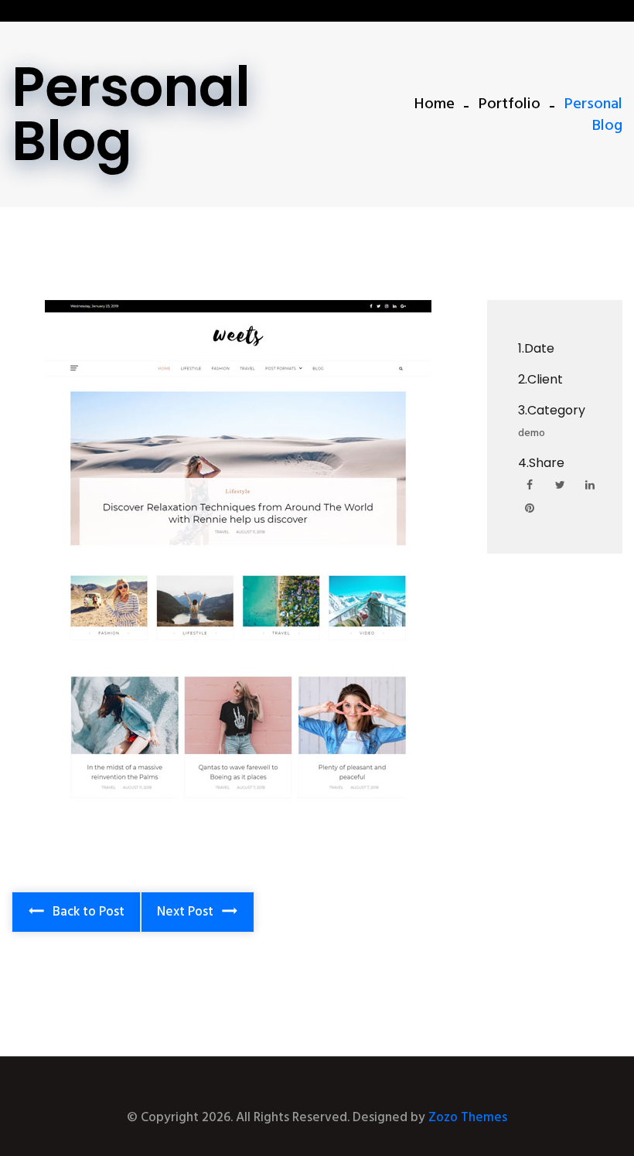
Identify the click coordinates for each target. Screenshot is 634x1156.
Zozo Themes (467, 1117)
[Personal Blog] (238, 559)
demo (531, 433)
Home (434, 104)
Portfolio (509, 104)
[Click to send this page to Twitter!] (559, 486)
